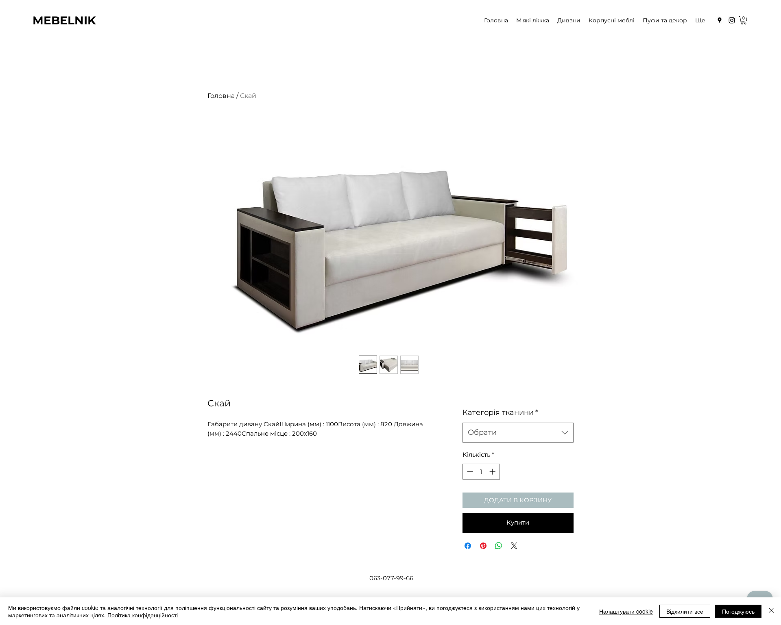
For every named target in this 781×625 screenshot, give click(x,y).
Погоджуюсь (738, 611)
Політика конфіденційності (142, 615)
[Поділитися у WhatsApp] (499, 546)
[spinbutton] (481, 471)
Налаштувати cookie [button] (626, 611)
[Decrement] (469, 471)
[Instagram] (732, 20)
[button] (743, 20)
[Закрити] (771, 611)
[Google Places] (720, 20)
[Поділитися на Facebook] (468, 546)
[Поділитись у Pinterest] (483, 546)
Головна (221, 96)
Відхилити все (684, 611)
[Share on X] (514, 546)
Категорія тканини (500, 412)
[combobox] (518, 433)
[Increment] (493, 471)
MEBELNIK (64, 20)
